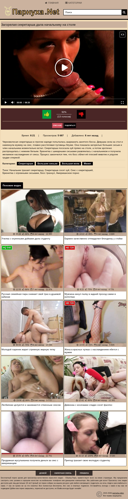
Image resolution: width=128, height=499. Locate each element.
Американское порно (67, 173)
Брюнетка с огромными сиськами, (21, 173)
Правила (84, 473)
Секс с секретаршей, (82, 170)
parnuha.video (118, 493)
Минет (87, 163)
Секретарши (25, 163)
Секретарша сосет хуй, (57, 170)
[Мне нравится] (46, 114)
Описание (57, 125)
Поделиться (70, 125)
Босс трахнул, (48, 173)
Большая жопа (70, 163)
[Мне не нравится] (81, 114)
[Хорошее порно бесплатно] (32, 11)
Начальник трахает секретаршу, (26, 170)
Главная (53, 2)
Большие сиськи (48, 163)
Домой (42, 473)
